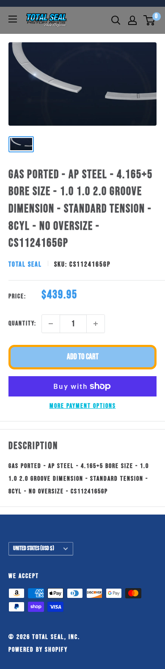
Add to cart (83, 357)
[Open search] (116, 20)
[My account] (132, 20)
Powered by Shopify (38, 650)
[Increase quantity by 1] (95, 324)
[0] (149, 20)
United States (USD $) (33, 548)
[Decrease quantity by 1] (51, 324)
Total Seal (25, 264)
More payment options (83, 406)
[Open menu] (12, 19)
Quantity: (22, 323)
